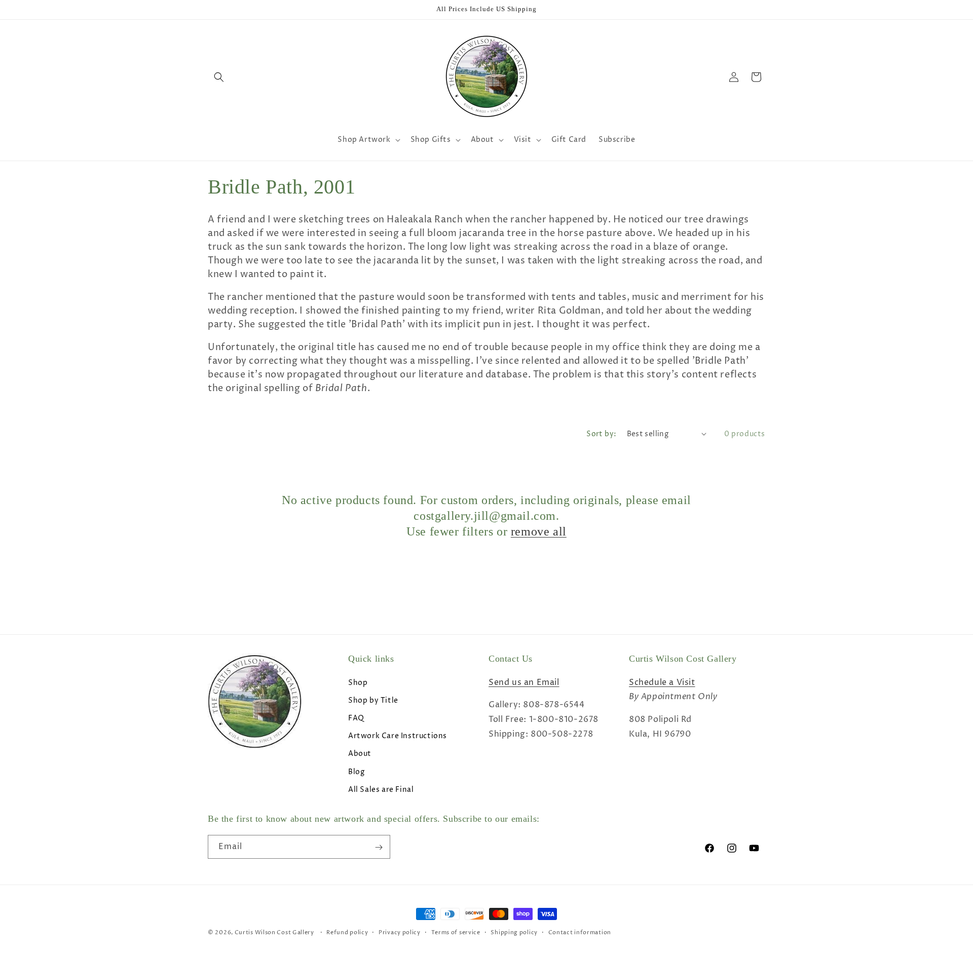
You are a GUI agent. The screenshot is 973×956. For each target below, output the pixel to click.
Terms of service (455, 932)
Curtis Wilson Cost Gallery (274, 932)
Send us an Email (524, 681)
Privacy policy (400, 932)
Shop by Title (373, 700)
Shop (357, 682)
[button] (219, 77)
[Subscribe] (378, 847)
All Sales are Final (381, 789)
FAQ (356, 717)
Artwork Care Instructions (397, 735)
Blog (356, 771)
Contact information (579, 932)
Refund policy (347, 932)
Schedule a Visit (662, 681)
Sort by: (601, 434)
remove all (539, 531)
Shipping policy (514, 932)
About (359, 753)
